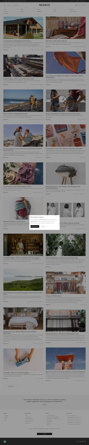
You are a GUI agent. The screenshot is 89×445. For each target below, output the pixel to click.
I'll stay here (43, 226)
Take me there (35, 226)
